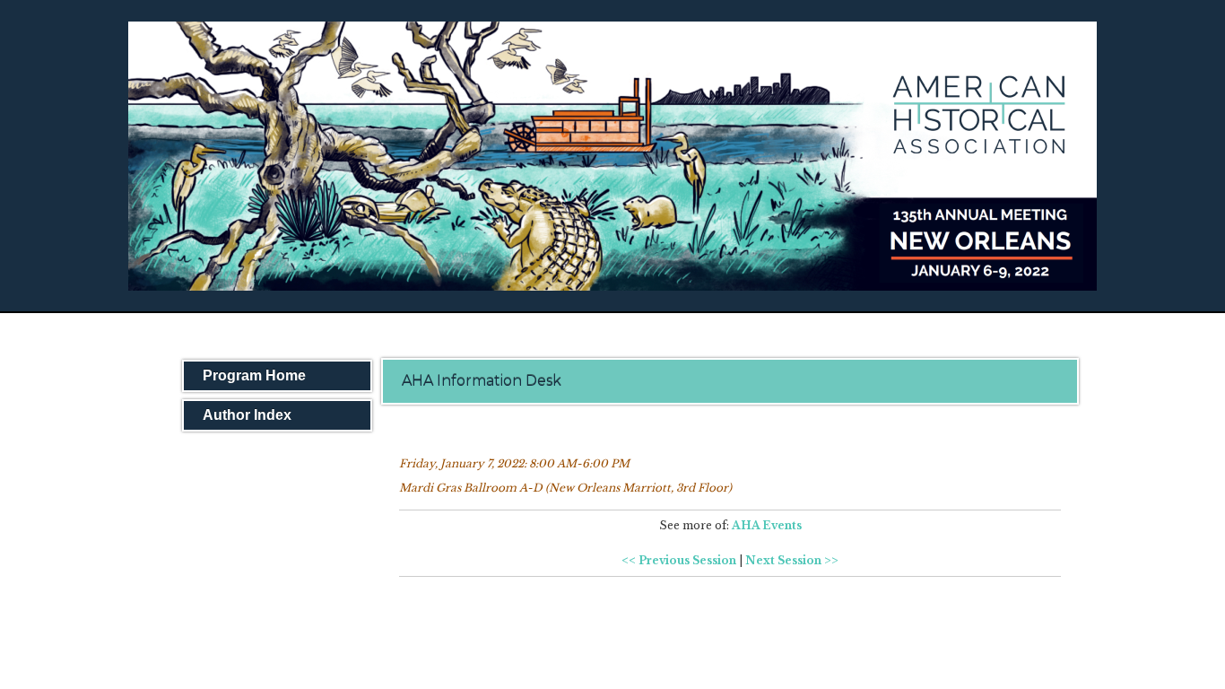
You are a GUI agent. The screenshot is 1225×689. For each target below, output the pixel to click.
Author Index (247, 415)
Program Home (254, 375)
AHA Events (767, 525)
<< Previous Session (678, 560)
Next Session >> (791, 560)
